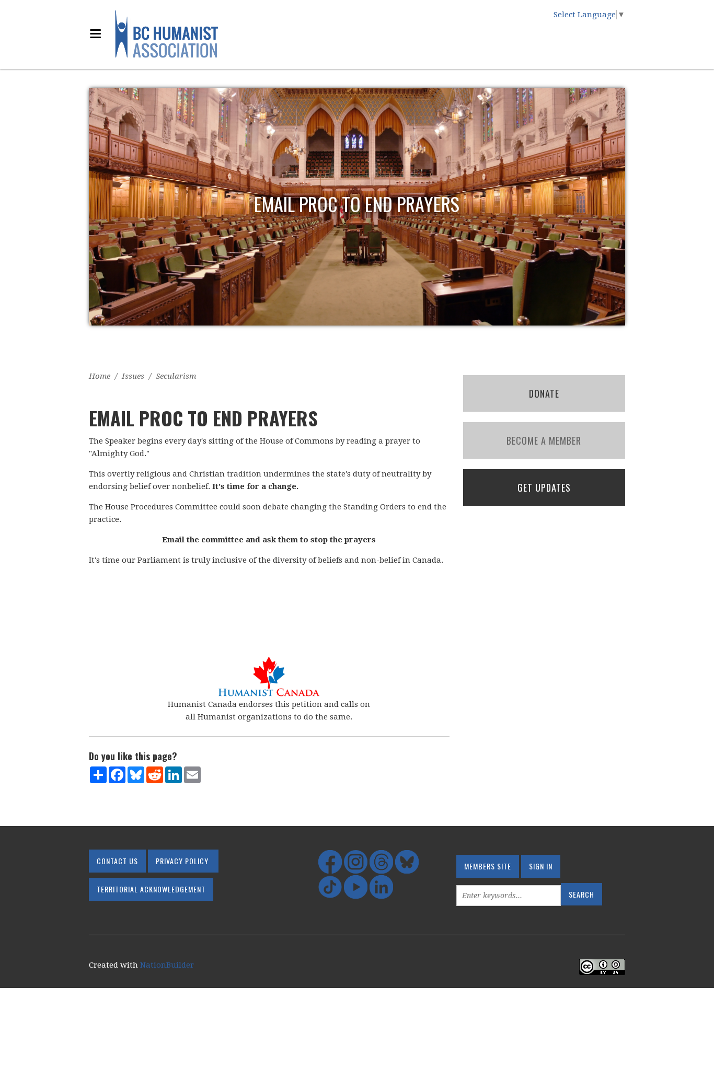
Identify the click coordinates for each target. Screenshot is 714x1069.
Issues (133, 376)
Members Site (487, 866)
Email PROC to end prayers (356, 203)
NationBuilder (167, 965)
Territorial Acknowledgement (151, 889)
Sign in (540, 866)
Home (99, 376)
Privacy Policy (182, 860)
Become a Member (543, 440)
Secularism (176, 376)
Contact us (117, 860)
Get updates (544, 487)
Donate (544, 393)
